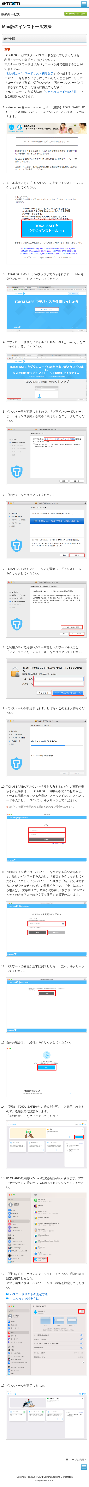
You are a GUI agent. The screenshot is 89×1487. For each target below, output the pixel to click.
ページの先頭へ (78, 1459)
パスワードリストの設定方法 (29, 1294)
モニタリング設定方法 (24, 1298)
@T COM (11, 3)
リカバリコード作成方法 (61, 91)
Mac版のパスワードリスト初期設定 (30, 73)
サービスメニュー (75, 14)
